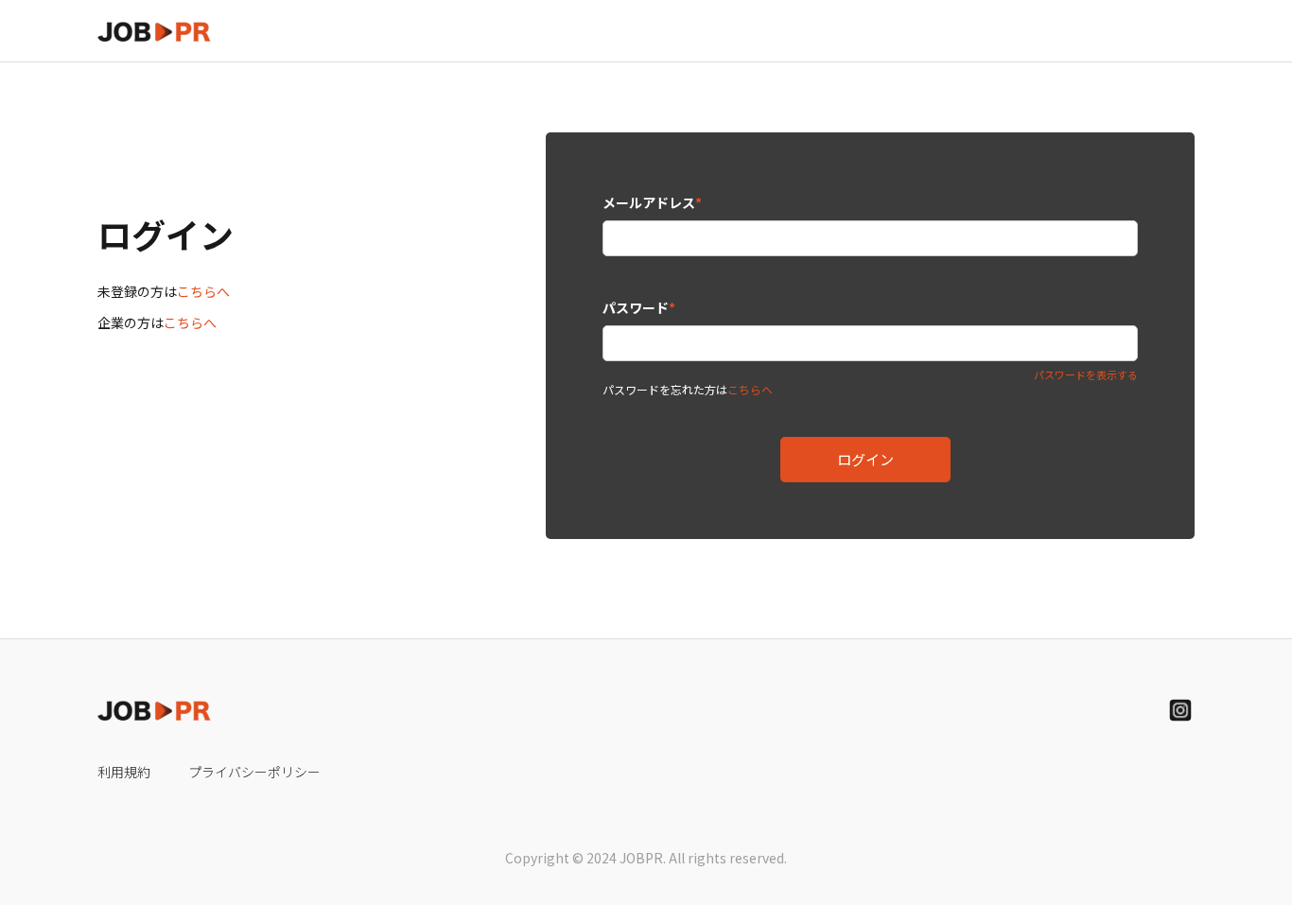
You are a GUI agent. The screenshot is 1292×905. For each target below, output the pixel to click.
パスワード (638, 307)
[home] (154, 31)
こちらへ (203, 291)
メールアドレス (652, 202)
